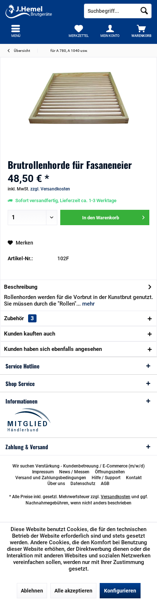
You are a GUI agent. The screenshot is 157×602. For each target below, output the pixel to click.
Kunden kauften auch (29, 333)
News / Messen (74, 471)
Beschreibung (21, 287)
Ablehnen (32, 591)
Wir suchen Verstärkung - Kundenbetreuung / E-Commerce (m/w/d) (78, 466)
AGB (105, 483)
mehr (88, 303)
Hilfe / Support (106, 477)
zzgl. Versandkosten (50, 189)
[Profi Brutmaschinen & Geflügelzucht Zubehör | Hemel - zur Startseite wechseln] (39, 11)
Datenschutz (82, 483)
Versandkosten (115, 496)
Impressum (43, 471)
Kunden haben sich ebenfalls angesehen (53, 349)
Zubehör (19, 318)
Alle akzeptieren (73, 591)
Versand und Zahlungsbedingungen (50, 477)
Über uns (56, 483)
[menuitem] (141, 31)
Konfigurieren (120, 591)
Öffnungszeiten (110, 471)
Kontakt (134, 477)
